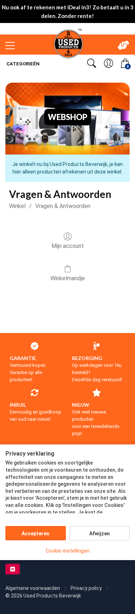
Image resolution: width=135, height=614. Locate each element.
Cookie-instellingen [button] (68, 551)
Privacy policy (87, 588)
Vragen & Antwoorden (62, 206)
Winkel (17, 206)
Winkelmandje (67, 278)
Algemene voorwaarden (33, 588)
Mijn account (67, 246)
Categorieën (22, 63)
